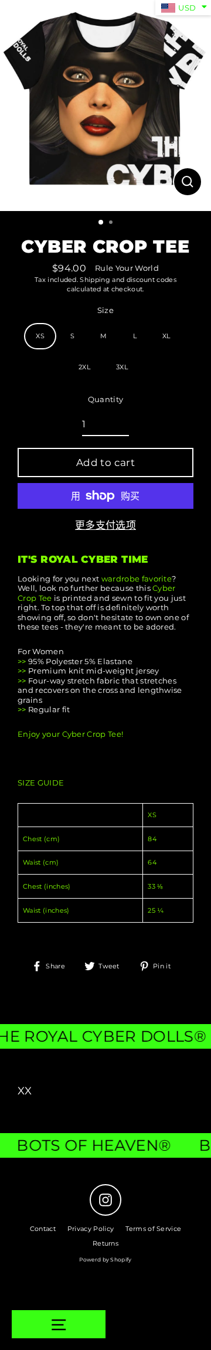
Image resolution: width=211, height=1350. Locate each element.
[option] (105, 105)
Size (105, 310)
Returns (105, 1243)
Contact (43, 1229)
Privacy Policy (90, 1229)
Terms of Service (153, 1229)
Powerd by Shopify (105, 1259)
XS (40, 336)
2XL (84, 367)
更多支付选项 (105, 525)
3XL (122, 367)
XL (166, 336)
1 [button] (101, 223)
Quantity (106, 399)
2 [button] (112, 223)
